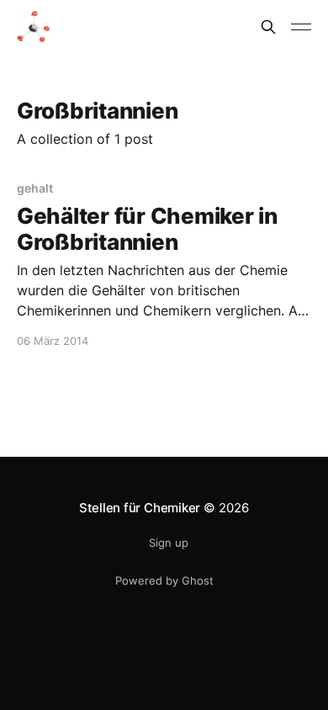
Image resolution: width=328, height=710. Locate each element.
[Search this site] (268, 26)
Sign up (168, 542)
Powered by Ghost (164, 580)
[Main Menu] (301, 27)
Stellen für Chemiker (140, 508)
